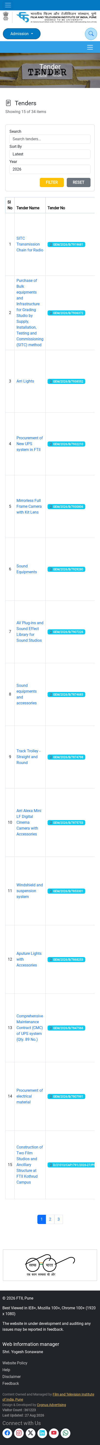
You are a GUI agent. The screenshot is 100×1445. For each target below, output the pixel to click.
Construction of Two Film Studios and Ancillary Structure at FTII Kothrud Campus (30, 1165)
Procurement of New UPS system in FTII (30, 444)
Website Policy (14, 1363)
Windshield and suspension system (30, 891)
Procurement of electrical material (30, 1096)
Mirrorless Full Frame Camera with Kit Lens (29, 506)
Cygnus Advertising (51, 1405)
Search (15, 131)
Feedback (10, 1383)
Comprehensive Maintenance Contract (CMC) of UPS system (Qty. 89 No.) (30, 1028)
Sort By (15, 146)
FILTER (52, 182)
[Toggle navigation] (8, 5)
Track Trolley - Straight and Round (28, 757)
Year (13, 161)
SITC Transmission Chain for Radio (30, 244)
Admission (19, 33)
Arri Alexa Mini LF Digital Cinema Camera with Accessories (29, 822)
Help (6, 1370)
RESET (78, 182)
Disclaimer (11, 1376)
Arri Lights (25, 381)
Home (42, 75)
